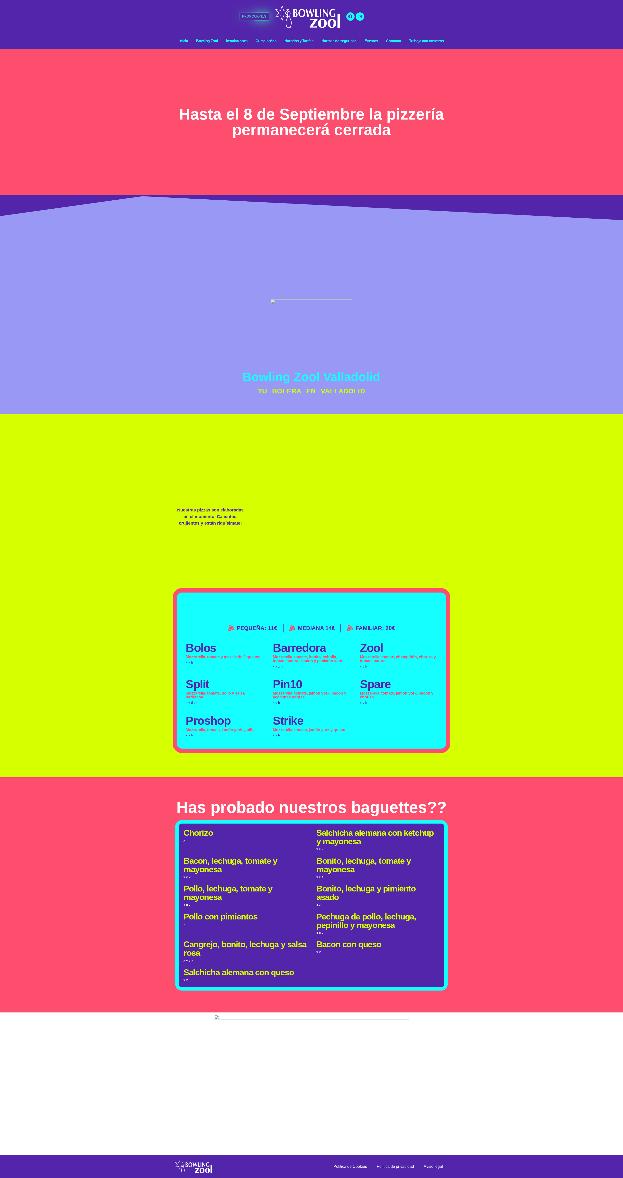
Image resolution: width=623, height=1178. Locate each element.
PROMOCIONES (254, 16)
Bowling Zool (207, 41)
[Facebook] (350, 16)
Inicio (183, 41)
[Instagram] (360, 16)
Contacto (393, 41)
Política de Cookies (350, 1166)
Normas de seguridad (339, 41)
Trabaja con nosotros (426, 41)
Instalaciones (236, 41)
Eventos (371, 41)
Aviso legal (433, 1166)
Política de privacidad (395, 1166)
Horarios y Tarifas (298, 41)
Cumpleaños (266, 41)
